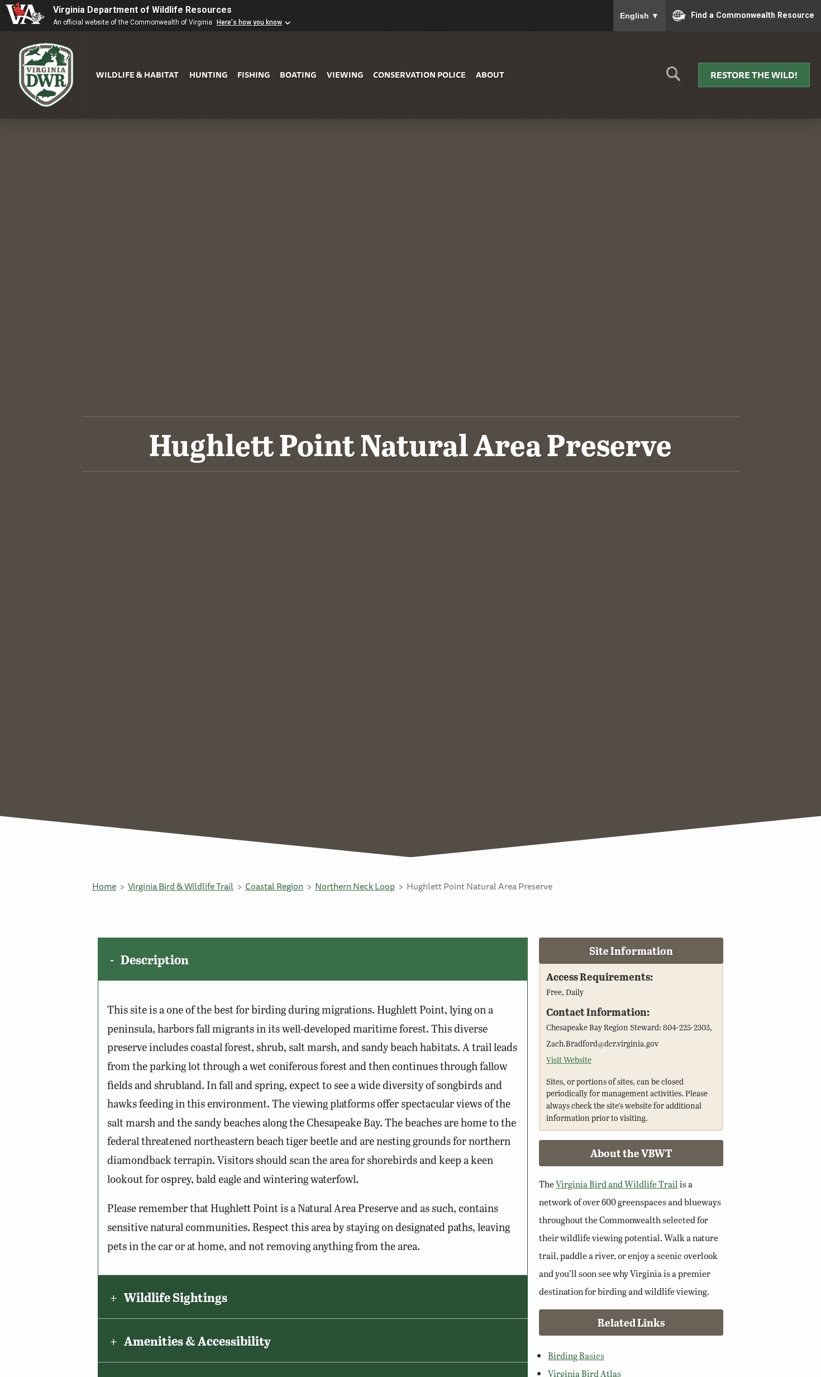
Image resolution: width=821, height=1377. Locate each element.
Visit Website (568, 1059)
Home (104, 886)
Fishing (253, 74)
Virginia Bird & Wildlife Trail (180, 886)
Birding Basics (576, 1355)
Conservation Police (419, 74)
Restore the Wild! (754, 75)
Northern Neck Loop (355, 886)
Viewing (345, 74)
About (490, 74)
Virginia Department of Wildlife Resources (142, 9)
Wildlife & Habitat (137, 74)
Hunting (208, 74)
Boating (298, 74)
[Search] (673, 78)
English (639, 15)
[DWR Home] (46, 75)
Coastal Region (274, 886)
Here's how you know (249, 22)
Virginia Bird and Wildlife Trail (617, 1183)
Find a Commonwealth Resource (752, 14)
